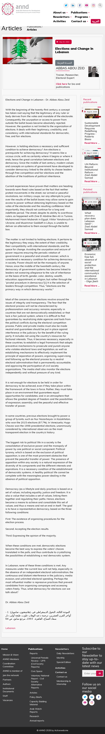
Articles (33, 692)
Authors (7, 684)
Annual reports (37, 720)
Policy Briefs (36, 697)
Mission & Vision (11, 654)
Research (34, 716)
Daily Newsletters (65, 653)
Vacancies (8, 700)
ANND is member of (12, 670)
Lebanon (10, 628)
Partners (7, 679)
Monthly (61, 657)
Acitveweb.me (61, 730)
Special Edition (64, 662)
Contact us (62, 676)
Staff (5, 695)
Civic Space (36, 671)
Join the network (11, 675)
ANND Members (11, 659)
